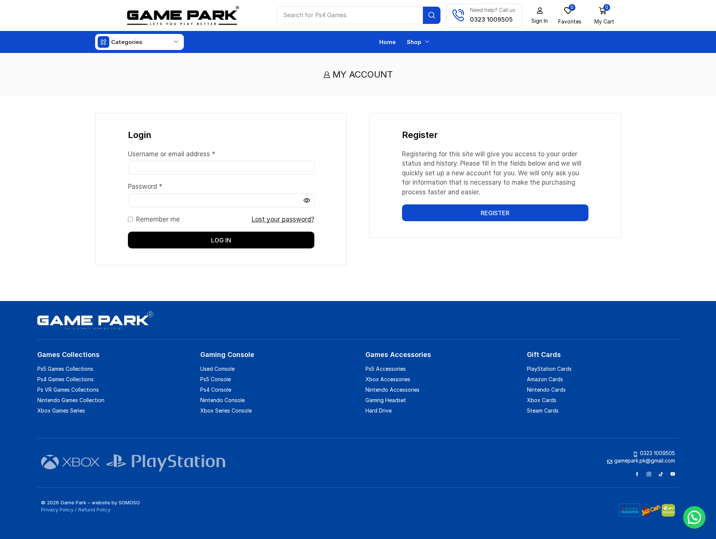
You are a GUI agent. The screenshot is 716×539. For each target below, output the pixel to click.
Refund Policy (94, 510)
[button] (570, 15)
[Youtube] (673, 474)
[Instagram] (649, 474)
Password (145, 186)
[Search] (431, 15)
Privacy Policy (57, 510)
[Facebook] (637, 474)
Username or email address (171, 154)
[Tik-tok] (661, 474)
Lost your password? (283, 219)
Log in (221, 240)
